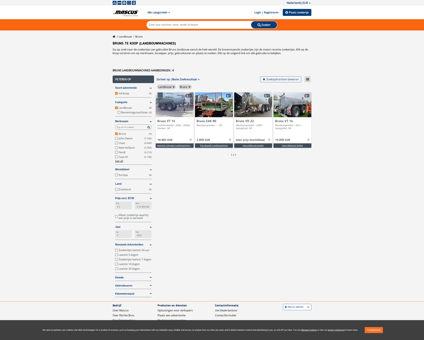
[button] (133, 79)
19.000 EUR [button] (282, 140)
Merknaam (121, 121)
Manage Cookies (309, 330)
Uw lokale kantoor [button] (226, 310)
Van (117, 232)
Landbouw (125, 36)
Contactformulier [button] (226, 315)
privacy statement (336, 330)
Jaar (118, 226)
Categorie (121, 102)
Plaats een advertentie (172, 315)
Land (118, 183)
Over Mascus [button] (121, 310)
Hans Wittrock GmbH (253, 145)
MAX (137, 203)
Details (119, 277)
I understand (373, 330)
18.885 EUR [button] (164, 140)
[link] (175, 104)
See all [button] (119, 161)
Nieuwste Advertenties (129, 244)
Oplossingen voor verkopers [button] (175, 310)
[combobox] (285, 307)
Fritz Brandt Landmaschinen (214, 145)
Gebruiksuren (123, 285)
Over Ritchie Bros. (124, 315)
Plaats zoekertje (299, 12)
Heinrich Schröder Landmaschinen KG (175, 145)
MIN (117, 203)
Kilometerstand (124, 293)
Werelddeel (122, 169)
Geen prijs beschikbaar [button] (250, 140)
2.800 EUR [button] (203, 140)
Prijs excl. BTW (124, 198)
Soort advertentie (126, 87)
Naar (137, 232)
